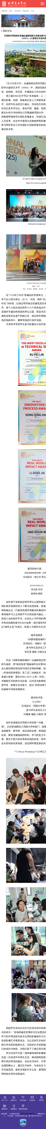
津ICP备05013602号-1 (28, 1114)
